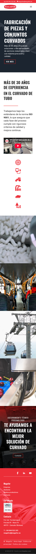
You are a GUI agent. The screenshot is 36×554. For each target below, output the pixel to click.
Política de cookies (20, 544)
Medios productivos (11, 492)
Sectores (7, 490)
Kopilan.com (26, 551)
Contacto (18, 456)
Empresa (7, 487)
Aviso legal (18, 541)
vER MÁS (10, 61)
